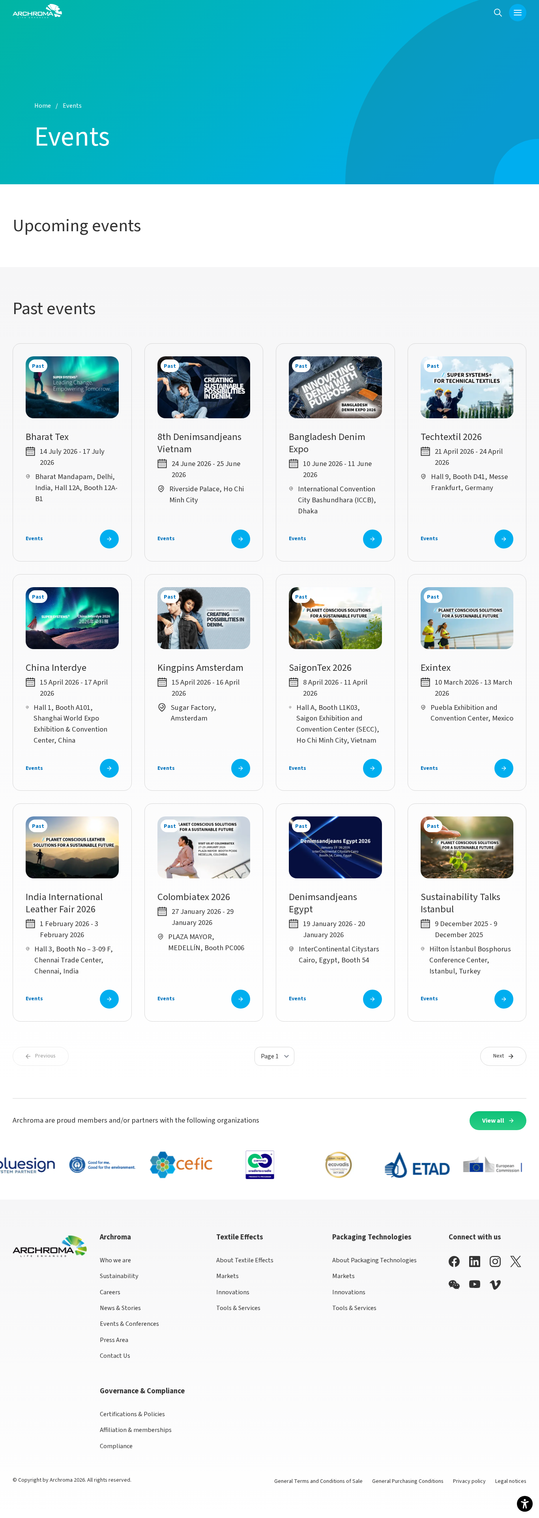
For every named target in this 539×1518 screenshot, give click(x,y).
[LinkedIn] (474, 1261)
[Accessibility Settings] (525, 1504)
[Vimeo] (495, 1285)
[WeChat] (454, 1285)
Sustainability (119, 1275)
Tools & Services (238, 1307)
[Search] (497, 12)
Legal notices (510, 1481)
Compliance (116, 1446)
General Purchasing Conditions (408, 1481)
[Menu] (517, 12)
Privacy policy (469, 1481)
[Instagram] (495, 1261)
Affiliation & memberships (136, 1429)
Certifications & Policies (132, 1414)
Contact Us (115, 1355)
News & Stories (120, 1307)
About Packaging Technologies (374, 1260)
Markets (227, 1275)
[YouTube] (474, 1284)
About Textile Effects (244, 1260)
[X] (515, 1261)
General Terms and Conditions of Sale (318, 1481)
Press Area (114, 1339)
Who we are (115, 1260)
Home (42, 105)
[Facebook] (454, 1261)
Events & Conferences (129, 1323)
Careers (110, 1292)
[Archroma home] (37, 11)
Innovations (232, 1292)
